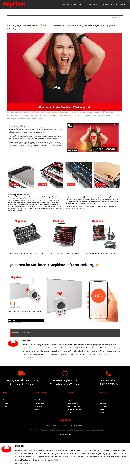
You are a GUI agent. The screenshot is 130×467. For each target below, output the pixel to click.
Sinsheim (80, 425)
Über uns (58, 430)
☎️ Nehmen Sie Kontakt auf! (22, 332)
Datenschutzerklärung (75, 409)
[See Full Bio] (110, 354)
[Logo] (65, 419)
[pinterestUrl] (30, 358)
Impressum (71, 400)
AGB (69, 412)
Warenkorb (39, 406)
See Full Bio (105, 354)
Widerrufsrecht (72, 403)
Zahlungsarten (8, 406)
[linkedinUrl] (34, 358)
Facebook (103, 406)
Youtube (103, 403)
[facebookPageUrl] (22, 358)
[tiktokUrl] (28, 358)
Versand (5, 403)
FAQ (50, 430)
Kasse (37, 409)
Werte (68, 430)
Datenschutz (94, 430)
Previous (114, 17)
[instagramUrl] (26, 358)
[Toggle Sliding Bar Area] (128, 1)
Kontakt (5, 400)
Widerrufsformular (73, 406)
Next (120, 17)
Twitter (102, 409)
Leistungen (44, 430)
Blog (72, 430)
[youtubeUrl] (32, 358)
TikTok (102, 412)
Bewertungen (78, 430)
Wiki (53, 430)
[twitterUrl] (24, 358)
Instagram (103, 400)
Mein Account (40, 400)
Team (63, 430)
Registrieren (39, 403)
